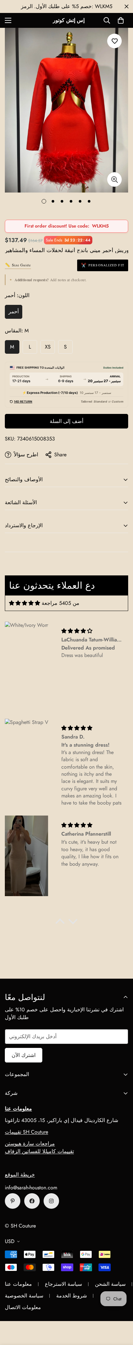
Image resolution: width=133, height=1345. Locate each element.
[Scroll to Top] (121, 1310)
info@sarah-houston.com (31, 1187)
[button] (120, 20)
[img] (24, 603)
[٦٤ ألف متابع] (51, 1201)
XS (48, 346)
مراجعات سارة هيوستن (30, 1143)
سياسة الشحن (110, 1284)
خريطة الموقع (20, 1174)
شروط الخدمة (71, 1295)
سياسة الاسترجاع (63, 1284)
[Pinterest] (12, 1201)
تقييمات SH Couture (26, 1132)
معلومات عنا (18, 1284)
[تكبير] (114, 179)
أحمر (13, 311)
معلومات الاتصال (23, 1307)
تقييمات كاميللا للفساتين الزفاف (39, 1151)
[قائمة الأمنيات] (114, 41)
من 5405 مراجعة (60, 603)
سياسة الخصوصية (24, 1295)
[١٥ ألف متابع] (32, 1201)
